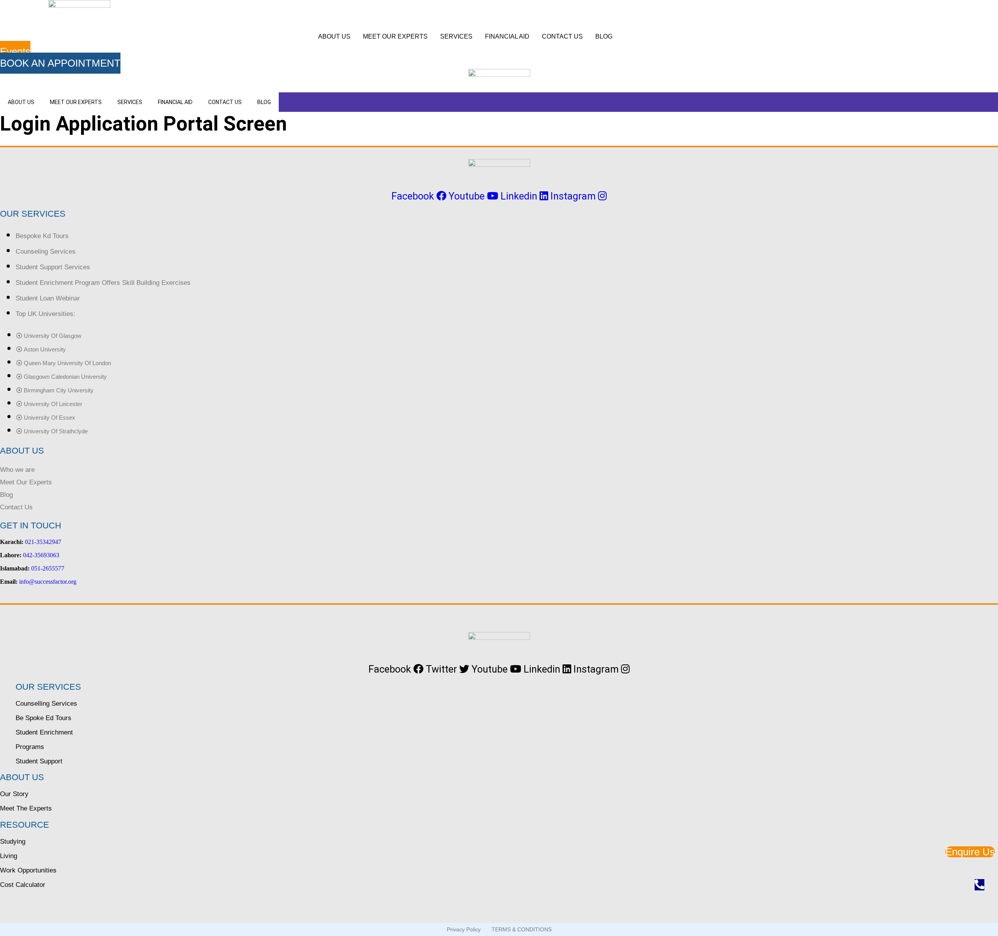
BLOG (603, 36)
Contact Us (16, 507)
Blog (6, 494)
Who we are (17, 469)
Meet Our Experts (26, 482)
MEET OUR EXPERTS (395, 36)
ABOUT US (334, 36)
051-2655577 (47, 568)
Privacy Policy (464, 929)
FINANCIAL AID (507, 36)
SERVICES (456, 36)
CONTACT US (562, 36)
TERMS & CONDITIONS (522, 929)
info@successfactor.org (47, 581)
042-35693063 (41, 555)
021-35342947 (43, 542)
